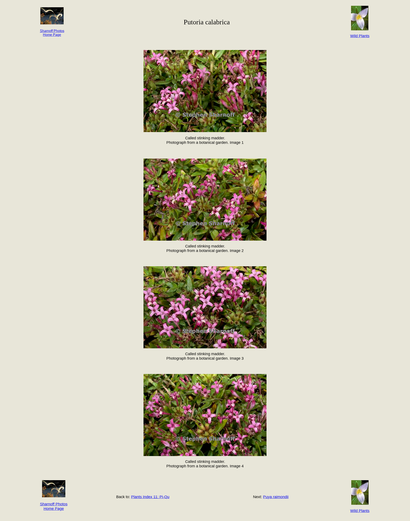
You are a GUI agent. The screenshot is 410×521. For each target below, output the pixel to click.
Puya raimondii (275, 497)
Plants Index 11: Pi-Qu (150, 497)
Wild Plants (359, 511)
